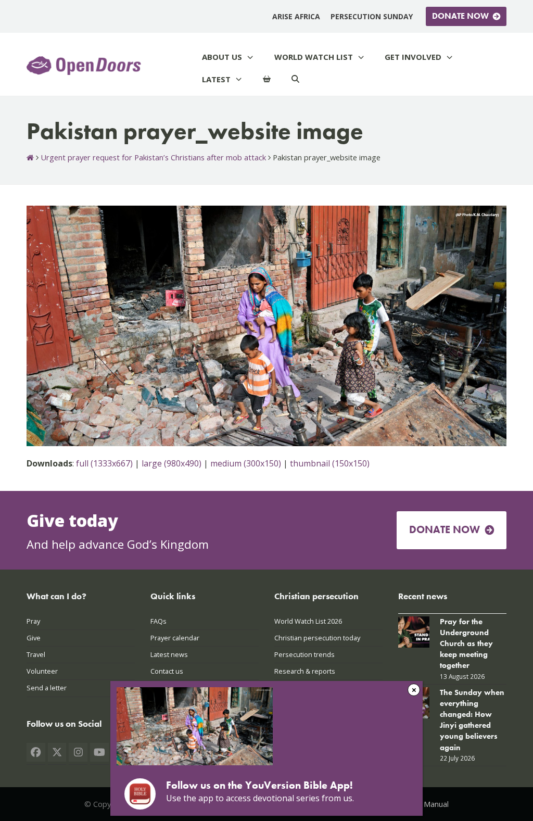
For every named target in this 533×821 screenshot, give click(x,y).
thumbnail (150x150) (330, 463)
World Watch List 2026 (308, 621)
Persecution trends (304, 654)
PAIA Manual (427, 804)
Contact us (166, 671)
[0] (266, 79)
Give (34, 637)
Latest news (169, 654)
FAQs (158, 621)
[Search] (295, 79)
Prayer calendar (174, 637)
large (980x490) (171, 463)
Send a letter (47, 687)
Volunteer (42, 671)
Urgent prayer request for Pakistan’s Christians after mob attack (153, 157)
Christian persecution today (317, 637)
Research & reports (304, 671)
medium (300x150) (245, 463)
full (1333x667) (104, 463)
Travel (36, 654)
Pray (33, 621)
